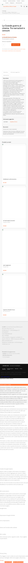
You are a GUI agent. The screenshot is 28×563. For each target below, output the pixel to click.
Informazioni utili (19, 2)
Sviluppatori (12, 2)
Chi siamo (5, 0)
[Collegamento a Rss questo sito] (25, 367)
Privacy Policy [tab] (3, 553)
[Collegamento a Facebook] (21, 367)
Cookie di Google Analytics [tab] (6, 469)
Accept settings (8, 562)
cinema (24, 49)
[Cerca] (20, 6)
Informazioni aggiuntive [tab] (15, 72)
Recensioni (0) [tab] (6, 75)
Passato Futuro (16, 49)
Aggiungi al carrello (15, 44)
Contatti (18, 0)
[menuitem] (20, 6)
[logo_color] (11, 6)
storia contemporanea (17, 50)
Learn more (6, 376)
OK (2, 376)
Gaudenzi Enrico (13, 121)
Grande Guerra (10, 50)
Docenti (7, 2)
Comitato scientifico (11, 0)
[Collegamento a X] (19, 367)
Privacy (2, 560)
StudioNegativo (17, 365)
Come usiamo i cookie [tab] (5, 384)
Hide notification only (18, 562)
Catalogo (4, 10)
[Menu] (24, 6)
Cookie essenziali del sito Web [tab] (7, 406)
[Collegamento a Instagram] (23, 367)
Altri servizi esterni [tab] (4, 491)
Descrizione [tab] (5, 72)
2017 (21, 49)
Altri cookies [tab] (3, 534)
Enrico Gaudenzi (5, 50)
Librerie (22, 0)
